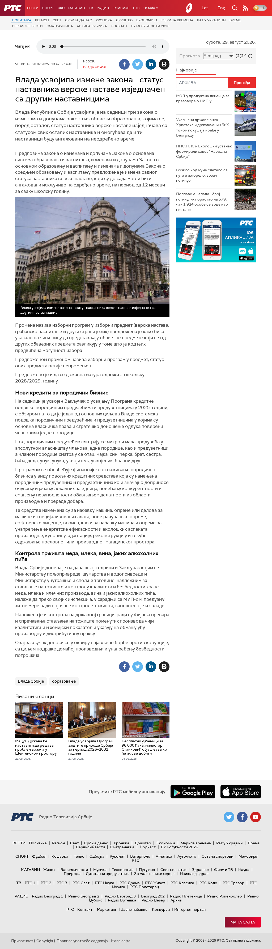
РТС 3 (62, 882)
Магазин (76, 8)
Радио (103, 8)
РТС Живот (155, 882)
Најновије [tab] (186, 70)
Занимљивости (74, 869)
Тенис (79, 856)
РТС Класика (182, 882)
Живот (49, 869)
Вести (33, 8)
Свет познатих (173, 869)
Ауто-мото (186, 856)
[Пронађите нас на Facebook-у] (242, 817)
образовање (64, 681)
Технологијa (123, 869)
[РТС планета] (189, 8)
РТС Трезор (233, 882)
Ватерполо (140, 856)
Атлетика (164, 856)
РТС (136, 8)
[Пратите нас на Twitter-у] (229, 817)
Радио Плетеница (186, 896)
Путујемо (147, 869)
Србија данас (78, 20)
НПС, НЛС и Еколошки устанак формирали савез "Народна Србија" (204, 151)
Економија (147, 20)
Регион (42, 20)
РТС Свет (81, 882)
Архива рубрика (92, 26)
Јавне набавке (134, 909)
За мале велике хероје (154, 873)
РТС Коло (208, 882)
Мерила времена (177, 20)
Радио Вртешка (122, 900)
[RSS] (245, 8)
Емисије (121, 8)
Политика (21, 20)
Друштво (124, 20)
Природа (72, 873)
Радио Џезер (153, 900)
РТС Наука (104, 882)
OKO (61, 8)
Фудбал (39, 856)
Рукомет (117, 856)
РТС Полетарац (144, 886)
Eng (221, 8)
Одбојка (97, 856)
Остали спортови (217, 856)
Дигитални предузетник (107, 873)
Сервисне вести (27, 26)
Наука (243, 869)
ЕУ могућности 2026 (150, 26)
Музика (100, 869)
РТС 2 (46, 882)
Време (235, 20)
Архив (176, 900)
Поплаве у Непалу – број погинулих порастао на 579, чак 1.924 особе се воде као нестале (202, 201)
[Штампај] (164, 64)
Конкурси (161, 909)
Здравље (200, 869)
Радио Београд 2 (83, 896)
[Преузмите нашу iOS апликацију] (240, 791)
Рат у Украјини (211, 20)
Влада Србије (31, 681)
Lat (205, 8)
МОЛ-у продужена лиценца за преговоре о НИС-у (203, 98)
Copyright (44, 940)
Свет (57, 20)
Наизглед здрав (194, 873)
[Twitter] (137, 64)
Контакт (84, 909)
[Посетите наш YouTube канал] (255, 817)
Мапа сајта (243, 922)
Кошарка (60, 856)
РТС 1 (30, 882)
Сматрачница (59, 26)
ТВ (91, 8)
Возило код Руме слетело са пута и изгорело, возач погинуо (202, 175)
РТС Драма (130, 882)
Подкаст (119, 26)
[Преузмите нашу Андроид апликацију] (193, 791)
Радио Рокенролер (224, 896)
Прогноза (189, 56)
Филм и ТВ (223, 869)
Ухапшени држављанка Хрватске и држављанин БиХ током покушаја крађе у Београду (202, 127)
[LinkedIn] (151, 64)
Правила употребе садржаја (82, 940)
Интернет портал (190, 909)
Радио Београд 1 (47, 896)
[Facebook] (124, 64)
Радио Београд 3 (120, 896)
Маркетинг (107, 909)
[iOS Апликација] (216, 240)
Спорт (48, 8)
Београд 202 (153, 896)
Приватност (22, 940)
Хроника (104, 20)
